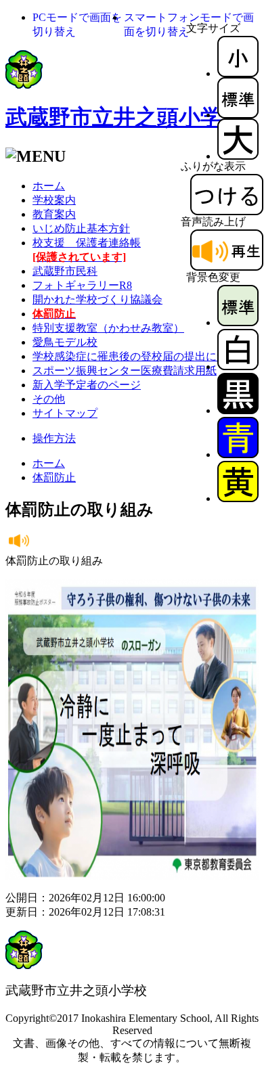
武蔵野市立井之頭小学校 (124, 117)
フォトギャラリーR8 (82, 285)
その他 (48, 399)
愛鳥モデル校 (64, 342)
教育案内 (54, 214)
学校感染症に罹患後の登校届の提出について (140, 356)
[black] (238, 410)
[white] (238, 366)
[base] (238, 322)
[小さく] (238, 73)
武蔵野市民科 (64, 271)
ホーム (48, 186)
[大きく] (238, 156)
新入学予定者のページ (86, 384)
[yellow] (238, 498)
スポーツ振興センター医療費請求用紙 (124, 370)
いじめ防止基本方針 (81, 228)
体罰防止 (54, 477)
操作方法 (54, 438)
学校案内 (54, 200)
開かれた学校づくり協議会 (97, 299)
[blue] (238, 454)
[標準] (238, 114)
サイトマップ (64, 413)
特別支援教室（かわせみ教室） (108, 328)
